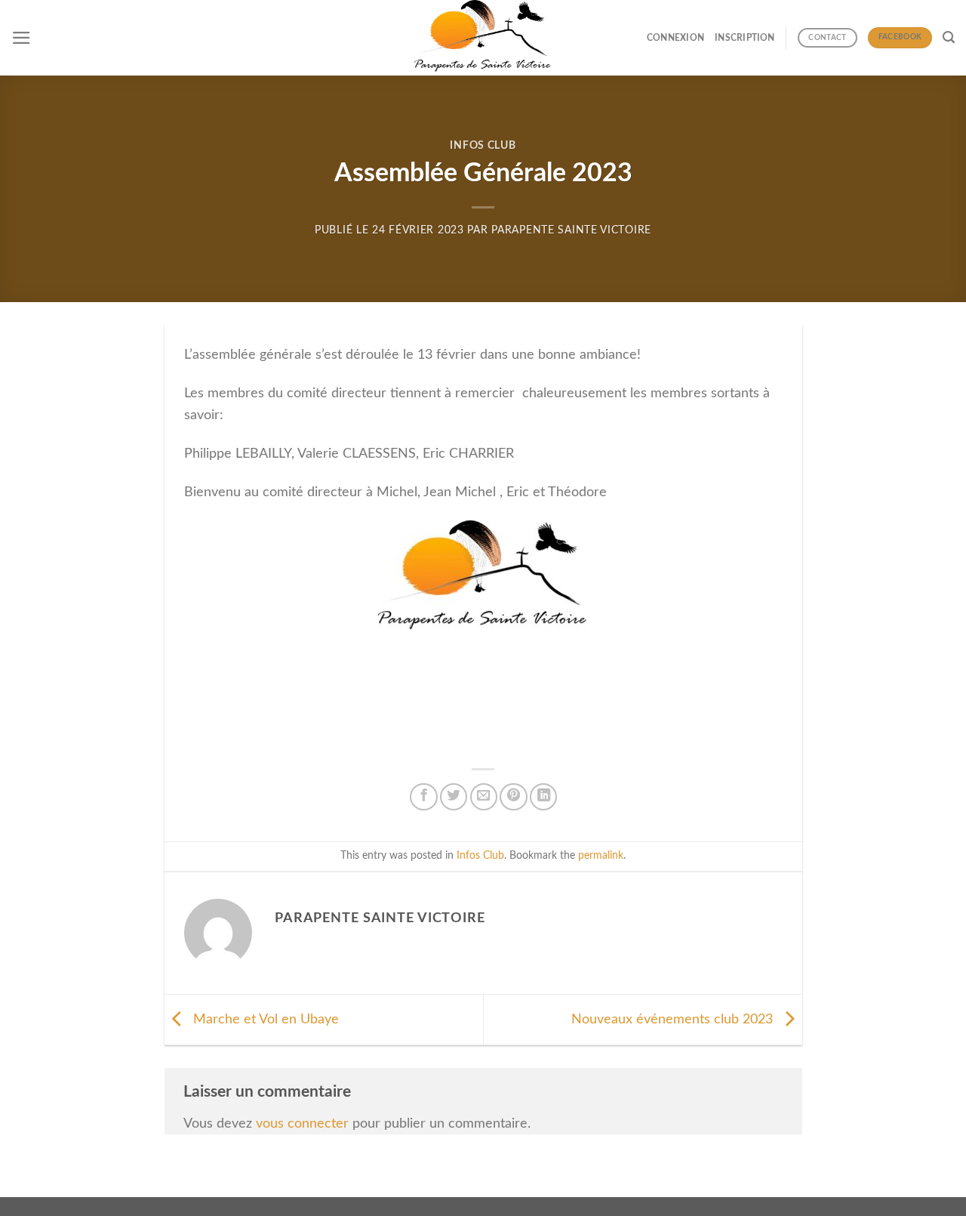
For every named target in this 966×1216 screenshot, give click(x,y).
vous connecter (302, 1123)
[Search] (949, 37)
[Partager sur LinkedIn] (543, 796)
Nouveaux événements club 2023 (674, 1019)
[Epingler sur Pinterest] (513, 796)
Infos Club (482, 145)
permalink (600, 855)
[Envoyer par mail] (483, 796)
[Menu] (21, 37)
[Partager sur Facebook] (423, 796)
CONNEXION (675, 37)
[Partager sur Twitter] (453, 796)
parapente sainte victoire (571, 230)
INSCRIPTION (745, 37)
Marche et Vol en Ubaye (264, 1019)
